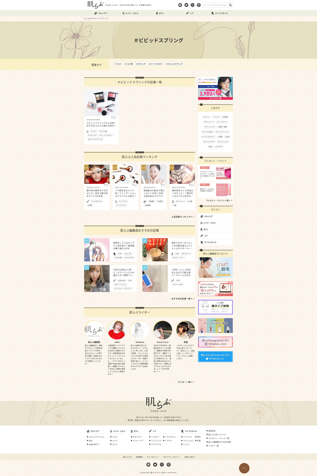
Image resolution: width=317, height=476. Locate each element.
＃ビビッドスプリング (174, 64)
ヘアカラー (155, 437)
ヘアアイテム (156, 444)
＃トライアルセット (208, 137)
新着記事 (211, 431)
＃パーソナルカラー (156, 64)
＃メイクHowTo (207, 132)
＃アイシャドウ (209, 127)
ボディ (205, 229)
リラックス (187, 437)
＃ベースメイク (222, 122)
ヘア (206, 236)
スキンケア (208, 216)
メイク (114, 440)
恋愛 (199, 440)
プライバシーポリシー (171, 457)
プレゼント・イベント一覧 (218, 438)
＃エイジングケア (209, 142)
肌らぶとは (127, 457)
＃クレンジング (223, 142)
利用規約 (139, 457)
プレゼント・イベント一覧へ (218, 200)
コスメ (114, 437)
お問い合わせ (189, 457)
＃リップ (216, 117)
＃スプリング (140, 64)
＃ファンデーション (222, 132)
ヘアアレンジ (156, 440)
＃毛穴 (210, 147)
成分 (90, 440)
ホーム (86, 18)
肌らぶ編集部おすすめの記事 (219, 442)
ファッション (188, 440)
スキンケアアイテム (96, 437)
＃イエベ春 (129, 64)
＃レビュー (206, 117)
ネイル (114, 444)
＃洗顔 (220, 137)
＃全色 (227, 137)
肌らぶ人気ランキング (217, 434)
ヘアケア (168, 440)
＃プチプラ (219, 147)
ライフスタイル (210, 242)
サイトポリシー (153, 457)
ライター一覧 (213, 445)
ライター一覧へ (185, 382)
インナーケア (138, 440)
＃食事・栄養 (222, 127)
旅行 (199, 437)
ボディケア (137, 437)
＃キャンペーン (209, 122)
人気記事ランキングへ (182, 217)
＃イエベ (118, 64)
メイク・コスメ (209, 222)
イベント (186, 444)
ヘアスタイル (170, 437)
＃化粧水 (225, 117)
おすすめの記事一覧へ (182, 299)
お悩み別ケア (94, 444)
